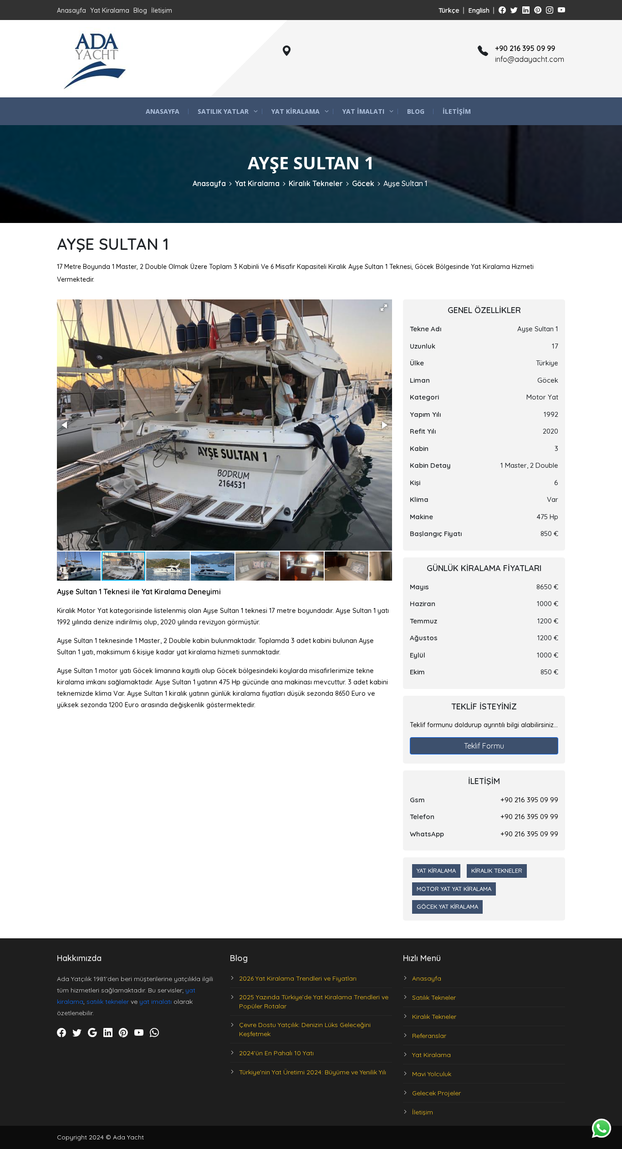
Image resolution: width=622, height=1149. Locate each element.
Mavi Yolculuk (431, 1074)
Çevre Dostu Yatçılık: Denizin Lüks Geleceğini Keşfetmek (305, 1029)
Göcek (363, 183)
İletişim (161, 10)
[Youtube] (561, 10)
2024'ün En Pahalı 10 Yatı (276, 1053)
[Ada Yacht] (95, 58)
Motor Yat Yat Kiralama (454, 888)
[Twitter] (514, 10)
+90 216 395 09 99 (529, 799)
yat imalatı (155, 1001)
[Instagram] (549, 10)
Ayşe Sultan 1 (405, 183)
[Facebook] (502, 10)
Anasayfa (71, 10)
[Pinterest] (537, 10)
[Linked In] (526, 10)
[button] (384, 307)
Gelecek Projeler (436, 1093)
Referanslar (429, 1036)
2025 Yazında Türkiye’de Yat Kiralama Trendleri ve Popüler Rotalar (313, 1001)
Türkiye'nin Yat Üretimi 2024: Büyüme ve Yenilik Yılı (312, 1072)
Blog (140, 10)
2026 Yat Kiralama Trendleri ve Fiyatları (298, 978)
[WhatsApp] (154, 1033)
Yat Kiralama (109, 10)
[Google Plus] (92, 1033)
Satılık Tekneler (434, 997)
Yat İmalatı (363, 111)
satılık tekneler (108, 1001)
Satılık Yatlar (223, 111)
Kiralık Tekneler (316, 183)
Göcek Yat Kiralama (447, 906)
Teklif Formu (484, 745)
